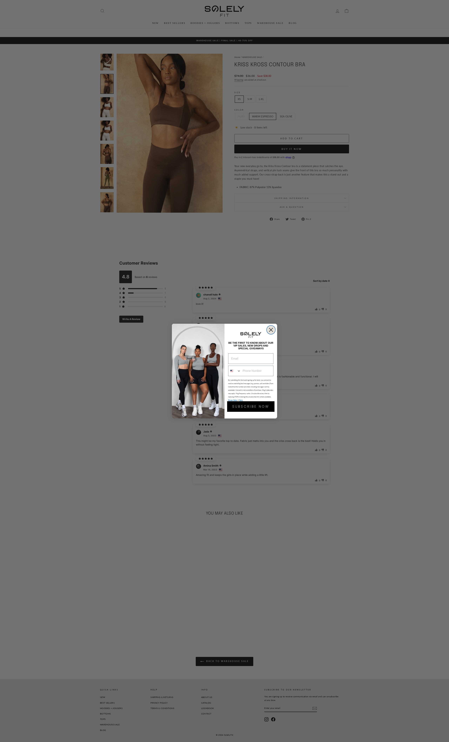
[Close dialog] (271, 329)
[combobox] (234, 371)
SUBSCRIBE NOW (250, 406)
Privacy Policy (232, 400)
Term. (241, 400)
